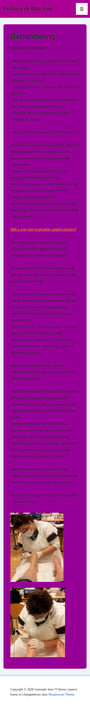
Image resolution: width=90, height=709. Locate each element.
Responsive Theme (61, 694)
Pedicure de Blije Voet (27, 8)
